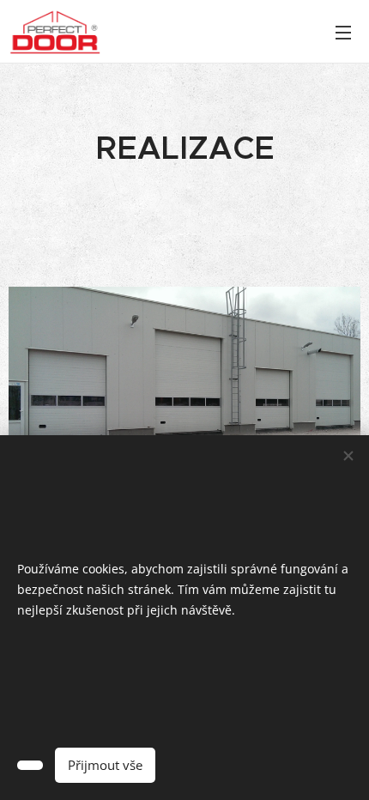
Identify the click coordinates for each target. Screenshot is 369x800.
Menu (343, 32)
